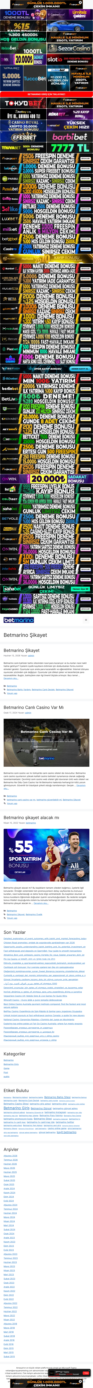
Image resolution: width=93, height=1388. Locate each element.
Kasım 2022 (9, 1291)
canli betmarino (40, 1128)
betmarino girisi (59, 1104)
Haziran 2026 (10, 1164)
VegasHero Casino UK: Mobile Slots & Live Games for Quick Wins (35, 996)
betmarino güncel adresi (14, 1112)
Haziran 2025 (10, 1172)
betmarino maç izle (11, 1116)
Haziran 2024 (10, 1213)
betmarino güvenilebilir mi (49, 800)
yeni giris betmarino (11, 1136)
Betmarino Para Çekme (72, 1116)
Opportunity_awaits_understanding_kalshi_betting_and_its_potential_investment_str (45, 947)
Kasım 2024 (9, 1192)
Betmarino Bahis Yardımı (19, 689)
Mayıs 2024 (9, 1217)
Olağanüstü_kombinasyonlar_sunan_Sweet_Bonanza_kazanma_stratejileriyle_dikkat (44, 971)
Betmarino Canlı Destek (43, 689)
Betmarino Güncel (41, 1108)
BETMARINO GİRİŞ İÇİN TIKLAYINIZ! (46, 94)
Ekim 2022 (9, 1295)
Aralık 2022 (9, 1287)
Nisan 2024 (9, 1221)
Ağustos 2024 (10, 1205)
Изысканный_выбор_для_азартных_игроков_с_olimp (30, 1040)
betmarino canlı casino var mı (21, 800)
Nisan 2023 (9, 1270)
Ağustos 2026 (10, 1156)
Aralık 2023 (9, 1238)
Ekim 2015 (9, 1348)
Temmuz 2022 (11, 1307)
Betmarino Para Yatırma (51, 1115)
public (6, 1076)
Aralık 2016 (9, 1340)
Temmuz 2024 (11, 1209)
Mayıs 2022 (9, 1315)
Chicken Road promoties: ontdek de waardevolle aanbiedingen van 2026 (39, 942)
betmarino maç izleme (28, 1115)
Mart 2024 (9, 1225)
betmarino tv (74, 1119)
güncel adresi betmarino (28, 1132)
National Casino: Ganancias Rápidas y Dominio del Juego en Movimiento (39, 1019)
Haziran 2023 (10, 1262)
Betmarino (12, 686)
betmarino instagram (55, 1112)
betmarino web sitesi (13, 1125)
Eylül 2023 (9, 1250)
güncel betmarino (47, 1132)
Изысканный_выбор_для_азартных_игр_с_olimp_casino (31, 1036)
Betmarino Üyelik (34, 914)
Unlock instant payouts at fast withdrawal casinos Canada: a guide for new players (44, 1015)
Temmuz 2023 (11, 1258)
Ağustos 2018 (10, 1324)
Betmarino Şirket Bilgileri (26, 1128)
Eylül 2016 (9, 1344)
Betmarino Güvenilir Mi (34, 1112)
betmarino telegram (60, 1119)
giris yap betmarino (11, 1132)
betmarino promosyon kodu (18, 1118)
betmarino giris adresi (40, 1104)
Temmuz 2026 (11, 1160)
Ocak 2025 (9, 1184)
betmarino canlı (10, 1100)
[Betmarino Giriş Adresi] (19, 620)
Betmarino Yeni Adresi (33, 1125)
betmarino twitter (65, 1122)
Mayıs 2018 (9, 1328)
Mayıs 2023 (9, 1266)
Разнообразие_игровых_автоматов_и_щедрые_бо (29, 1032)
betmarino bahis (36, 1097)
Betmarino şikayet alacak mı (31, 817)
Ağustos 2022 (10, 1303)
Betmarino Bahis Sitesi (57, 1097)
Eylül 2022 (9, 1299)
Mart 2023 (9, 1274)
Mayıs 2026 (9, 1168)
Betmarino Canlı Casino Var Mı (34, 707)
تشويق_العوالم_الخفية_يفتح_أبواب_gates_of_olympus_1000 (30, 983)
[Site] (46, 158)
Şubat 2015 (9, 1356)
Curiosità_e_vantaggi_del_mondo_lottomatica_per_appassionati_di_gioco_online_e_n (45, 975)
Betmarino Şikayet (22, 650)
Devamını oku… (11, 678)
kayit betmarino (66, 1132)
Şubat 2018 (9, 1336)
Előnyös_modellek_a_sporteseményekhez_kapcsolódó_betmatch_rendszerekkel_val (44, 963)
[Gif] (46, 258)
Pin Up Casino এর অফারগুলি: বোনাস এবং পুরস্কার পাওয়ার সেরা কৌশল (29, 959)
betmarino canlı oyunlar (49, 1101)
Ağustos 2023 (10, 1254)
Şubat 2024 (9, 1229)
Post (6, 1072)
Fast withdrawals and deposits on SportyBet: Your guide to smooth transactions (43, 951)
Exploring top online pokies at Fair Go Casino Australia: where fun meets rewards (43, 1023)
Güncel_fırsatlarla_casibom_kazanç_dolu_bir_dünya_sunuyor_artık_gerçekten (41, 979)
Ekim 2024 (9, 1197)
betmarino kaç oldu (74, 1112)
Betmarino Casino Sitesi (16, 1103)
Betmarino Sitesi (43, 1118)
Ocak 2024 (9, 1233)
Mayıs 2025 (9, 1176)
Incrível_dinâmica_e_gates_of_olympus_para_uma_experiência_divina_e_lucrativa (43, 992)
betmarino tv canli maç (15, 1122)
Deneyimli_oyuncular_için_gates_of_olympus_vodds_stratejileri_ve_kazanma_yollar (43, 988)
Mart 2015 (9, 1352)
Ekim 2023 (9, 1246)
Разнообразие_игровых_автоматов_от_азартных (28, 1028)
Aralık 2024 (9, 1188)
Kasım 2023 (9, 1242)
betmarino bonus (79, 1097)
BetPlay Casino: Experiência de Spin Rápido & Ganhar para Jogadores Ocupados (43, 1011)
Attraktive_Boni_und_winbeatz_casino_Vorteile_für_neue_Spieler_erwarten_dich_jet (44, 955)
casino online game (57, 1128)
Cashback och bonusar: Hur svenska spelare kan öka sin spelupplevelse (39, 967)
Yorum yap (12, 693)
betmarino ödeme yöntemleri (71, 1125)
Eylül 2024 (9, 1201)
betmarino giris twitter (76, 1104)
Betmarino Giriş (11, 1064)
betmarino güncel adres (65, 1108)
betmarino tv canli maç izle (41, 1122)
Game (6, 1068)
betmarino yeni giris (52, 1125)
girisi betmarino (74, 1128)
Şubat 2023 (9, 1278)
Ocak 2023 (9, 1283)
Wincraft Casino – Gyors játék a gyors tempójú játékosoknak (33, 1000)
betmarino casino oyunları (67, 1101)
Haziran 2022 (10, 1311)
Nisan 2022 (9, 1319)
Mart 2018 (9, 1332)
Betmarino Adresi (20, 1097)
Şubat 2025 (9, 1180)
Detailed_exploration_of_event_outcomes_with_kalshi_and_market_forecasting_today (45, 938)
